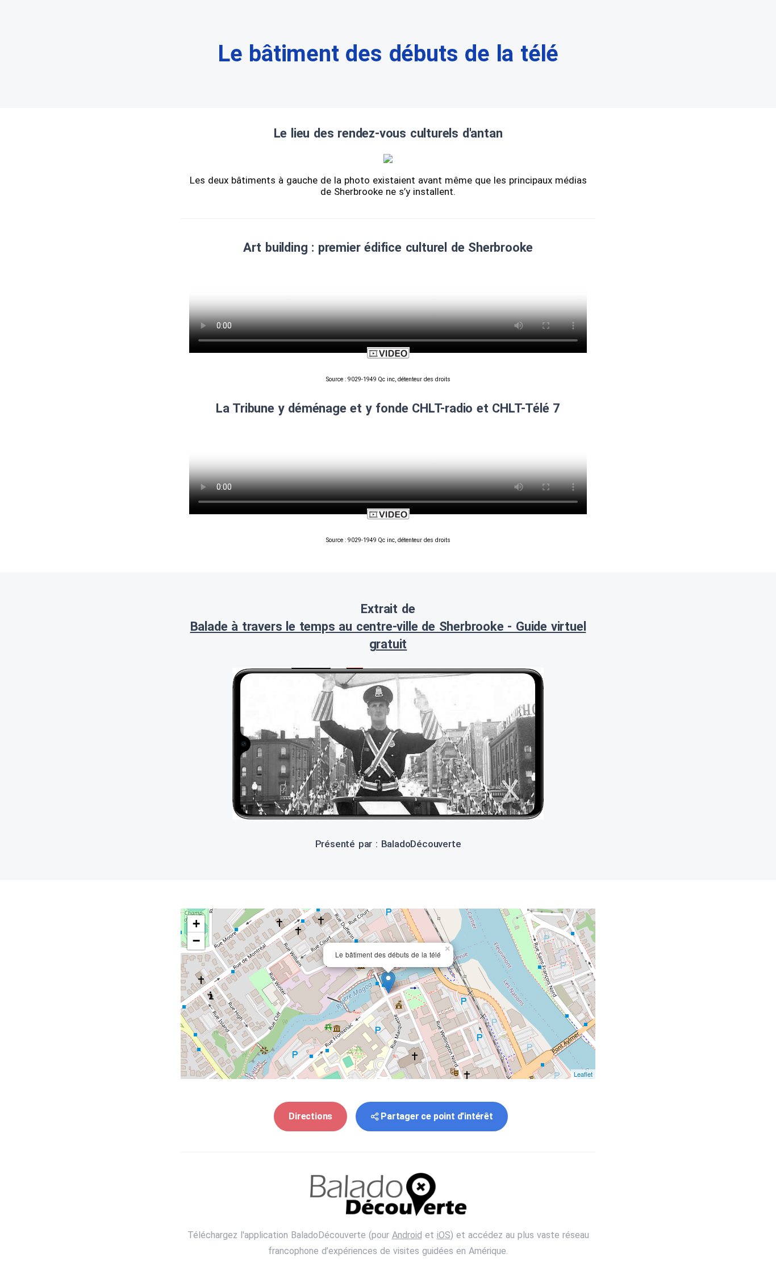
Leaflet (583, 1073)
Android (407, 1235)
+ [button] (196, 924)
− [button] (196, 941)
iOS (443, 1235)
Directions (310, 1116)
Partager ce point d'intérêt (437, 1116)
